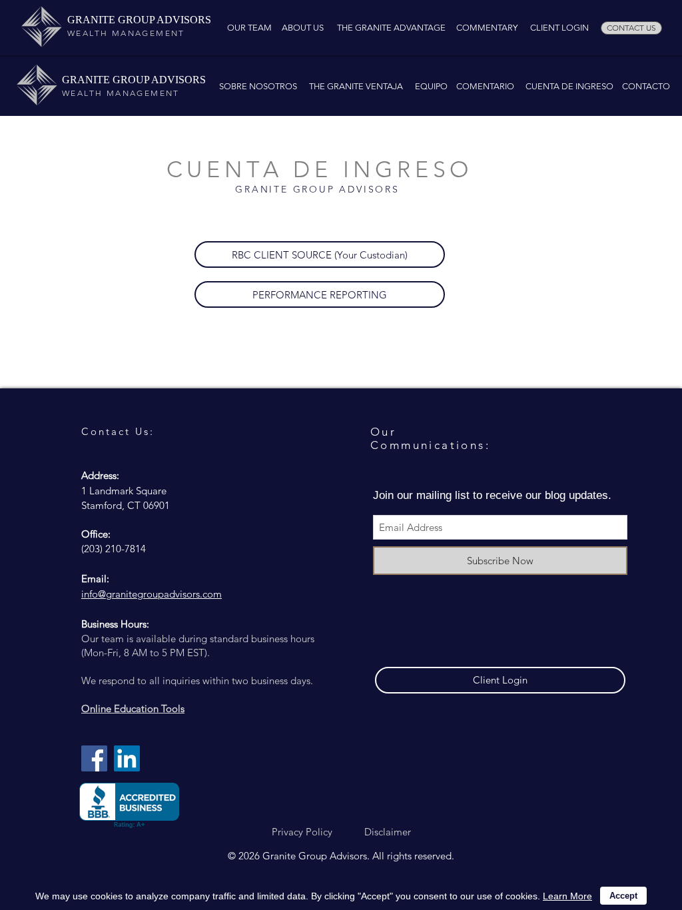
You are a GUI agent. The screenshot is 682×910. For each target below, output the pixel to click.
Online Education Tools (132, 708)
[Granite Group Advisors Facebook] (94, 758)
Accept (623, 896)
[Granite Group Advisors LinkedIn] (127, 758)
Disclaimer (387, 831)
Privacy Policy (302, 831)
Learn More (567, 896)
